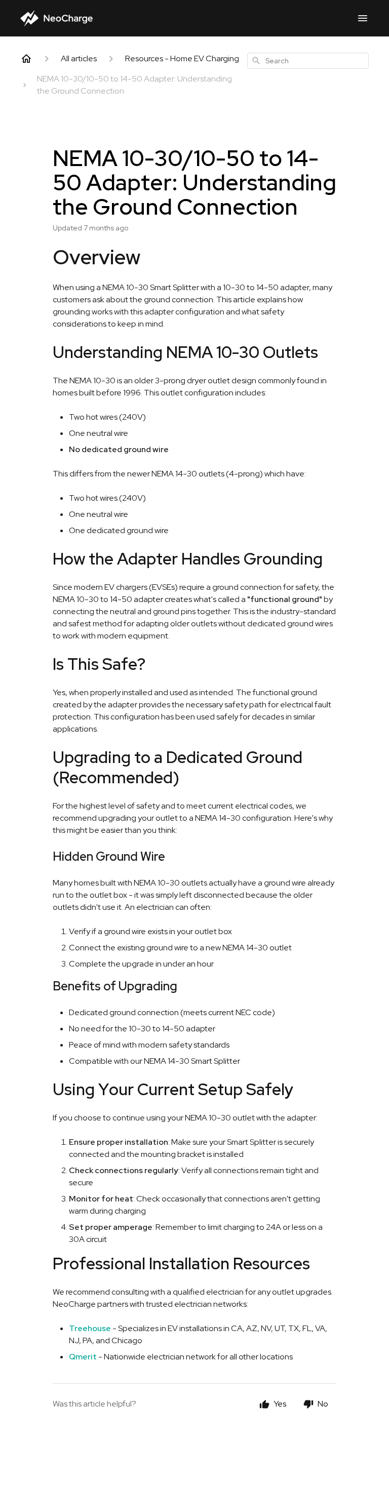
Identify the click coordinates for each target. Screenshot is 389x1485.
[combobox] (308, 61)
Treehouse (90, 1328)
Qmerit (83, 1356)
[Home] (26, 59)
